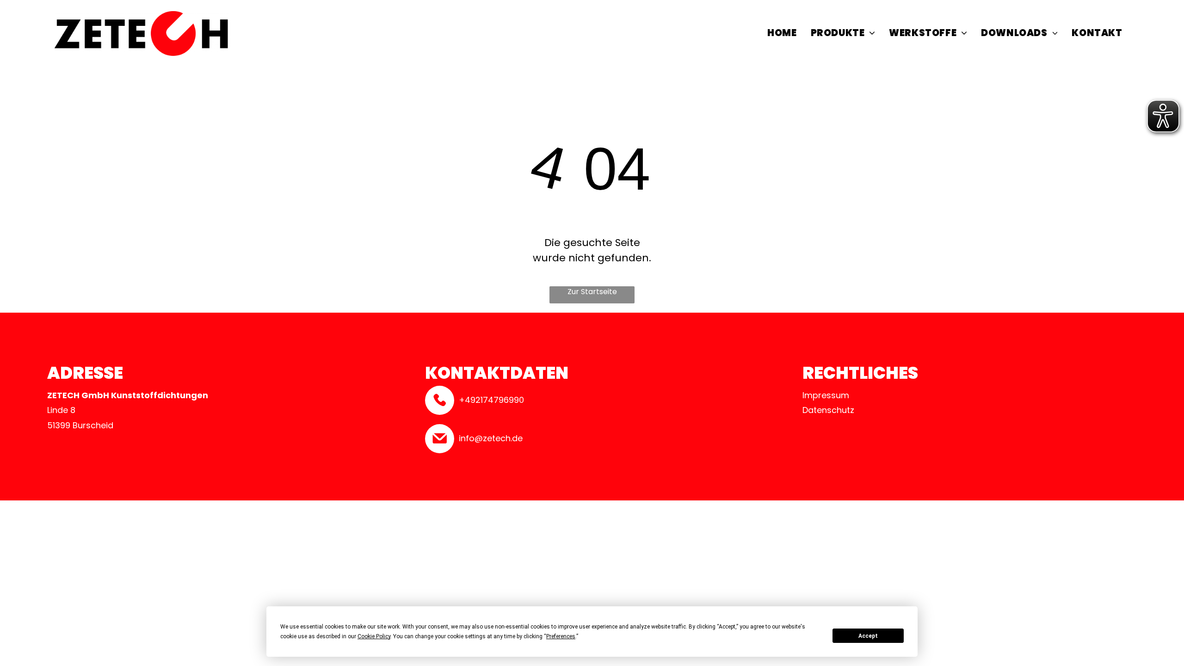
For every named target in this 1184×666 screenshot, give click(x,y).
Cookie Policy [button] (374, 636)
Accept (868, 636)
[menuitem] (781, 34)
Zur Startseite (592, 291)
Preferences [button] (560, 636)
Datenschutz (828, 410)
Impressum (825, 395)
